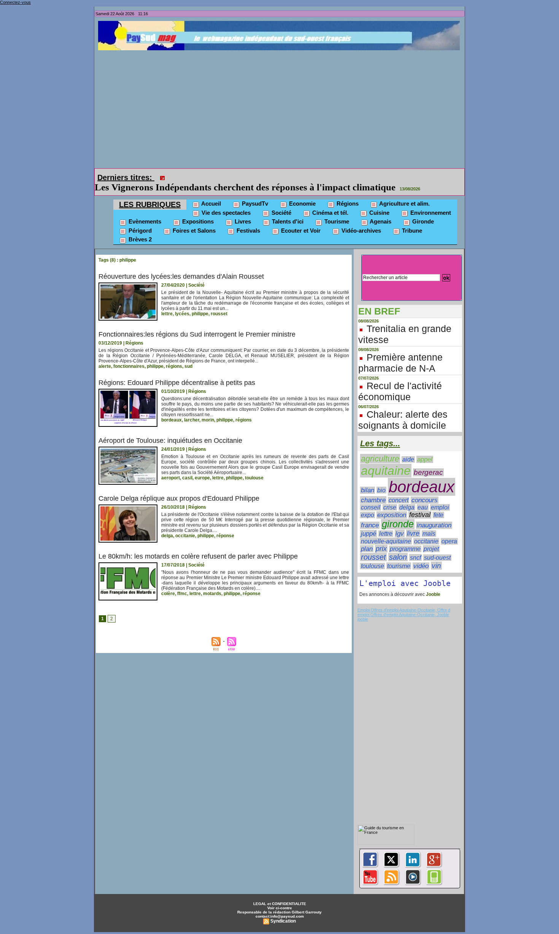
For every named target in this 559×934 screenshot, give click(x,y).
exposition (391, 515)
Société (280, 212)
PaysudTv (254, 203)
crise (389, 507)
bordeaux (171, 420)
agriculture (380, 458)
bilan (367, 490)
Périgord (139, 230)
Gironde (422, 221)
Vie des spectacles (225, 212)
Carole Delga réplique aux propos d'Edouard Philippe (178, 498)
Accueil (210, 203)
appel (424, 459)
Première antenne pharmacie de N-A (400, 363)
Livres (242, 221)
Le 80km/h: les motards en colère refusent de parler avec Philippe (198, 556)
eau (423, 507)
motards (212, 593)
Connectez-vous (15, 2)
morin (208, 420)
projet (431, 548)
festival (419, 515)
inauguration (434, 525)
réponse (225, 535)
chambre (373, 500)
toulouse (254, 478)
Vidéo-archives (360, 230)
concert (398, 500)
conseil (370, 507)
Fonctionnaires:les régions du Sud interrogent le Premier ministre (196, 334)
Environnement (430, 212)
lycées (182, 313)
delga (167, 535)
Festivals (247, 230)
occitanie (185, 535)
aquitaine (386, 470)
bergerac (428, 472)
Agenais (379, 221)
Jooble (432, 594)
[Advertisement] (281, 107)
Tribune (411, 230)
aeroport (170, 478)
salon (398, 557)
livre (413, 533)
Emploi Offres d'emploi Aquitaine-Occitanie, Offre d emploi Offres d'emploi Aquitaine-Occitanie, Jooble (403, 612)
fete (438, 515)
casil (187, 478)
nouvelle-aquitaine (386, 541)
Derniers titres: (125, 177)
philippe (200, 313)
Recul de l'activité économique (400, 391)
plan (367, 548)
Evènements (144, 221)
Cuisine (378, 212)
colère (168, 593)
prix (381, 548)
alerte (104, 366)
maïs (428, 533)
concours (424, 500)
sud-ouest (437, 557)
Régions (347, 203)
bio (381, 490)
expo (367, 515)
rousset (219, 313)
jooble (362, 619)
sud (188, 366)
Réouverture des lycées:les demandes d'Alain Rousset (181, 276)
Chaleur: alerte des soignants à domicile (403, 420)
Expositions (197, 221)
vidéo (421, 566)
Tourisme (336, 221)
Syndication (283, 921)
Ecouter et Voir (300, 230)
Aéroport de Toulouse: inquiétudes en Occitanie (170, 440)
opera (449, 541)
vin (436, 566)
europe (202, 478)
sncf (415, 557)
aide (408, 459)
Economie (301, 203)
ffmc (182, 593)
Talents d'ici (286, 221)
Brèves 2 (139, 239)
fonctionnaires (129, 366)
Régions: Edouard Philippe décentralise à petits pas (176, 382)
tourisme (398, 565)
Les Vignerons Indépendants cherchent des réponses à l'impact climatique (245, 187)
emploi (440, 507)
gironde (398, 524)
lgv (399, 533)
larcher (191, 420)
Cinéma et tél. (329, 212)
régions (174, 366)
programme (405, 549)
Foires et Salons (193, 230)
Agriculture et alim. (404, 203)
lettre (167, 313)
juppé (368, 533)
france (370, 525)
